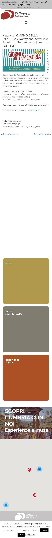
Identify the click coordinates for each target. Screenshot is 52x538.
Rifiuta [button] (21, 535)
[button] (26, 22)
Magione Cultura (36, 110)
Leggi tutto (30, 535)
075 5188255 (25, 5)
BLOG (29, 7)
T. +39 (17, 5)
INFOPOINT (21, 7)
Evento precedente (9, 134)
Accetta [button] (44, 530)
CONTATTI (37, 7)
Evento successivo (42, 134)
